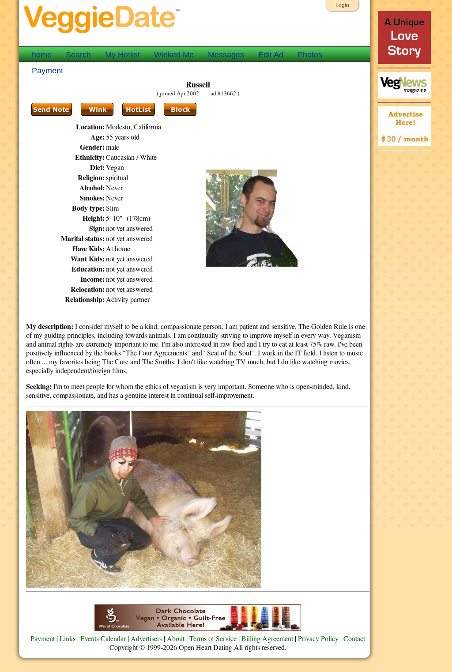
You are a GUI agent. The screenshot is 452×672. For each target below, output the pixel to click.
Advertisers (146, 638)
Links (67, 638)
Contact (354, 638)
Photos (310, 54)
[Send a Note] (51, 109)
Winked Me (174, 54)
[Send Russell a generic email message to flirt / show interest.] (97, 109)
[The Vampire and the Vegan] (404, 61)
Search (78, 54)
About (176, 638)
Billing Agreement (267, 638)
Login (342, 5)
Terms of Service (213, 638)
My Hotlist (122, 54)
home (42, 54)
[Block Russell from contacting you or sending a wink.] (180, 109)
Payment (47, 70)
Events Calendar (103, 638)
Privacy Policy (318, 638)
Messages (226, 54)
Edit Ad (270, 54)
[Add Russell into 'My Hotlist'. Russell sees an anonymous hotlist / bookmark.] (138, 109)
